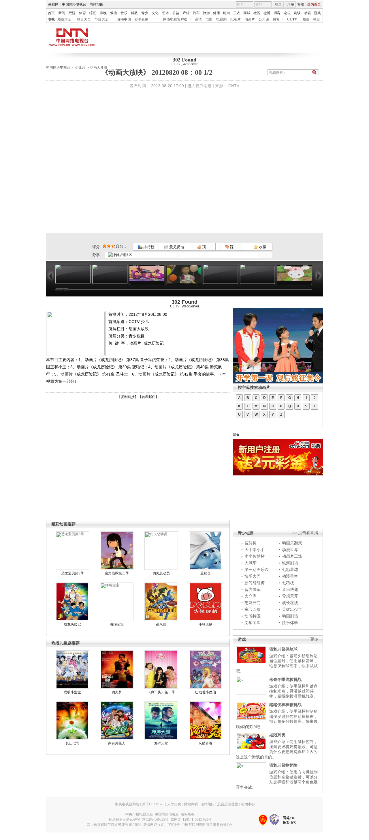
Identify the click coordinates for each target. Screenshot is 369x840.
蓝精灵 (205, 573)
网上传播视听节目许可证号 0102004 (114, 825)
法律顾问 (207, 804)
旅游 (206, 13)
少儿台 (80, 68)
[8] (117, 246)
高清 (198, 19)
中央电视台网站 (127, 804)
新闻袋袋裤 (254, 582)
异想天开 (290, 596)
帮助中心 (248, 804)
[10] (122, 246)
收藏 (262, 247)
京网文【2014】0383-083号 (191, 819)
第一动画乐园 (256, 569)
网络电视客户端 (175, 19)
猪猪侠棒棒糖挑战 (285, 704)
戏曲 (113, 13)
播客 (276, 19)
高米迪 (161, 624)
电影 (209, 19)
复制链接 (128, 397)
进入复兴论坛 (199, 85)
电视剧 (221, 19)
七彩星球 (290, 569)
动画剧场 (290, 616)
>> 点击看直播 (305, 533)
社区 (256, 13)
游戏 (317, 13)
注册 (290, 5)
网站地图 (96, 4)
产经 (186, 13)
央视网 (53, 4)
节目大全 (101, 19)
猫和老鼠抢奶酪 (283, 765)
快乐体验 (290, 622)
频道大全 (64, 19)
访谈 (297, 13)
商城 (246, 13)
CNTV (233, 85)
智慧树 (250, 543)
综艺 (92, 13)
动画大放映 (98, 68)
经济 (72, 13)
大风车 (250, 563)
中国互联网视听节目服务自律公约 (208, 825)
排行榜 (148, 247)
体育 (82, 13)
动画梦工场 (292, 556)
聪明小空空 (72, 692)
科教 (134, 13)
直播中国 (124, 19)
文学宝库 (252, 622)
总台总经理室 (227, 804)
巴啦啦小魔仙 (205, 692)
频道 (305, 19)
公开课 (264, 19)
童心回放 (252, 609)
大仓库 (250, 596)
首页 (51, 13)
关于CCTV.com (153, 804)
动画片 (249, 19)
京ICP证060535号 (155, 819)
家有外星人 (116, 743)
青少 (144, 13)
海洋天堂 (161, 743)
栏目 (316, 19)
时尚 (226, 13)
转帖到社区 (123, 255)
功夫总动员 (161, 573)
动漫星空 (290, 576)
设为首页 (314, 4)
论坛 (287, 13)
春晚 (103, 13)
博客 (277, 13)
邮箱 (307, 13)
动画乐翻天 (292, 543)
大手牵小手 (254, 549)
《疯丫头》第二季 (161, 692)
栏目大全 (84, 19)
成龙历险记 (72, 624)
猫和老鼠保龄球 (283, 649)
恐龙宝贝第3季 (72, 573)
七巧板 (288, 582)
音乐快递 (290, 589)
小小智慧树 (254, 556)
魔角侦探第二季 (117, 573)
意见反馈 (176, 247)
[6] (113, 246)
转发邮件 (148, 397)
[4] (109, 246)
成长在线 (290, 602)
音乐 (124, 13)
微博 (266, 13)
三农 (236, 13)
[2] (104, 246)
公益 (175, 13)
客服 (300, 4)
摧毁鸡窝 (277, 735)
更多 (314, 639)
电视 (51, 19)
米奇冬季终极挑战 (285, 679)
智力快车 (252, 589)
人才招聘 (174, 804)
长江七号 (72, 743)
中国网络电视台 (74, 4)
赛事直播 (141, 19)
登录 (278, 5)
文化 (155, 13)
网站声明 (191, 804)
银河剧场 (290, 563)
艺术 (165, 13)
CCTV (292, 19)
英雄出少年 (292, 609)
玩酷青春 (205, 743)
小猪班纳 (205, 624)
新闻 (61, 13)
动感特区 (252, 616)
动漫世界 (290, 549)
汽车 (196, 13)
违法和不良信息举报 (124, 819)
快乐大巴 (252, 576)
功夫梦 (117, 692)
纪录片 (235, 19)
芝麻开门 (252, 602)
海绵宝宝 (117, 624)
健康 (216, 13)
